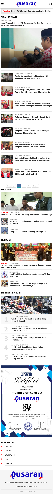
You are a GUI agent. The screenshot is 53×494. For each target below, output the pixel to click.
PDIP (6, 459)
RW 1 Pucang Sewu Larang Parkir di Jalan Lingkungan (28, 339)
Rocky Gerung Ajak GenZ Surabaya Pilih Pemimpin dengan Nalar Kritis (31, 77)
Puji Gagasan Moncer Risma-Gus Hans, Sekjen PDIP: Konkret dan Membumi (31, 145)
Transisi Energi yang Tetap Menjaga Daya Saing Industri (28, 357)
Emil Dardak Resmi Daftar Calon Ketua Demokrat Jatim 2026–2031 (27, 348)
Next (35, 186)
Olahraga (44, 483)
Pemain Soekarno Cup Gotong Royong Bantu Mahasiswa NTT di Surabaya (28, 284)
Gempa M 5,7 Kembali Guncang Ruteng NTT (27, 232)
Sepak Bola (9, 463)
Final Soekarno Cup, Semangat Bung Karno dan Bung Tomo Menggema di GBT (26, 266)
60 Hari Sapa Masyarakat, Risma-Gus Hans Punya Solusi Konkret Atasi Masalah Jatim (32, 90)
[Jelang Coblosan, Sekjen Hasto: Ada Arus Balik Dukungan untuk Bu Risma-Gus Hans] (7, 159)
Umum (36, 483)
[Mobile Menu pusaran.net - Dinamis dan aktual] (3, 4)
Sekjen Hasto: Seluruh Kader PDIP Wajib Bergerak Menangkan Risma (32, 131)
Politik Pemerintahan (14, 483)
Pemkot (8, 451)
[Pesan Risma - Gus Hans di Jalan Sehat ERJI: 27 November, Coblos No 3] (7, 173)
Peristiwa (4, 212)
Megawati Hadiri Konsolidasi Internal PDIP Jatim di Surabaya (29, 329)
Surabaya (8, 447)
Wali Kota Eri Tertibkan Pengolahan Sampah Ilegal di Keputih (30, 222)
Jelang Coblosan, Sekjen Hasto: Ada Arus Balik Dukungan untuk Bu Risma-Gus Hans (32, 159)
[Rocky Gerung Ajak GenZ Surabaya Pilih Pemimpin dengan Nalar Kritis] (7, 77)
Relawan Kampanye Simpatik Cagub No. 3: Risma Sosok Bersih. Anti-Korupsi (32, 118)
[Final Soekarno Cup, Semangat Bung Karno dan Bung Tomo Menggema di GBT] (26, 252)
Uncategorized (30, 486)
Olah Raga (4, 263)
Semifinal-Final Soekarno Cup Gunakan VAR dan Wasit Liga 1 (29, 275)
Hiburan (19, 486)
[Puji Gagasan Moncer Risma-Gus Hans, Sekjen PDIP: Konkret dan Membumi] (7, 145)
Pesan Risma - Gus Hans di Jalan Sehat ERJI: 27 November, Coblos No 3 (33, 172)
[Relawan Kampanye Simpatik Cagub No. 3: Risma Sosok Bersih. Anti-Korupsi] (7, 118)
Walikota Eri (10, 455)
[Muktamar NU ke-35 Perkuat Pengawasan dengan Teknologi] (26, 201)
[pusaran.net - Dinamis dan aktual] (26, 4)
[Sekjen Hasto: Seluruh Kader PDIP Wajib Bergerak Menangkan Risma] (7, 132)
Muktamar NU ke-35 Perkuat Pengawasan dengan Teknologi (26, 214)
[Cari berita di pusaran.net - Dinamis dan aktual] (50, 4)
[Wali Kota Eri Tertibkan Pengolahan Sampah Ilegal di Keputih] (26, 305)
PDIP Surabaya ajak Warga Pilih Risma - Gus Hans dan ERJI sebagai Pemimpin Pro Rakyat (33, 104)
